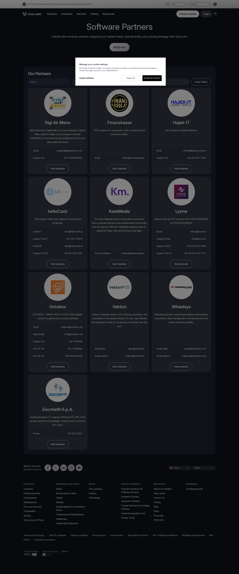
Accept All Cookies (152, 78)
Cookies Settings (86, 78)
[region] (120, 71)
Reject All (131, 78)
